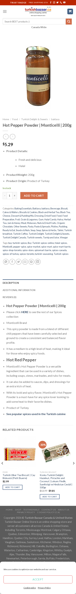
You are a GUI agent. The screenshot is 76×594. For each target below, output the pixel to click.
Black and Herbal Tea (48, 212)
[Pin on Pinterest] (31, 262)
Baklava (37, 208)
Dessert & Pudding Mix (22, 215)
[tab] (38, 282)
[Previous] (2, 470)
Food (15, 119)
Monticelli (7, 246)
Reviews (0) (9, 297)
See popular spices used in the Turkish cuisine (36, 414)
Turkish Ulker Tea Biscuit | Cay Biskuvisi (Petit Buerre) (19, 477)
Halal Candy (50, 219)
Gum (41, 219)
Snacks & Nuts (23, 230)
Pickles (54, 226)
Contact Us (49, 509)
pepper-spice (19, 246)
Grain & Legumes (29, 219)
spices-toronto (27, 253)
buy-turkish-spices (17, 243)
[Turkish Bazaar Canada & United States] (38, 11)
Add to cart (34, 195)
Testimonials (31, 509)
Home (6, 119)
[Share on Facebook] (12, 262)
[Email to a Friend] (25, 262)
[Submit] (69, 22)
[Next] (73, 470)
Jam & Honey (13, 223)
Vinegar (64, 237)
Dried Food (50, 215)
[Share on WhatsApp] (6, 262)
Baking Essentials (23, 208)
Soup (33, 230)
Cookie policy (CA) (48, 512)
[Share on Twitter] (19, 262)
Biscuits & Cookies (28, 212)
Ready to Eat (9, 230)
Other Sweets (20, 226)
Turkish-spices (61, 253)
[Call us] (61, 2)
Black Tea (65, 212)
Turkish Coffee (20, 233)
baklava (55, 119)
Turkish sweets (34, 237)
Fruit (17, 219)
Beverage (55, 208)
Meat (23, 223)
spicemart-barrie (42, 250)
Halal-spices (61, 243)
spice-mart (46, 246)
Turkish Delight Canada (14, 237)
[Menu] (5, 11)
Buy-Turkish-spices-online (41, 243)
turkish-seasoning (44, 253)
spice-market (33, 246)
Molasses (31, 223)
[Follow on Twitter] (57, 2)
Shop (18, 509)
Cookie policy (30, 587)
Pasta (30, 226)
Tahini (60, 230)
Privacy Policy (44, 587)
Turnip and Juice (51, 237)
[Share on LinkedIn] (38, 262)
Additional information (19, 290)
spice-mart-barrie (62, 246)
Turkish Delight (36, 233)
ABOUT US (63, 509)
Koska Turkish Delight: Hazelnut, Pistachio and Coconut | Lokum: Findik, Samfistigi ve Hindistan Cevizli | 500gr (56, 481)
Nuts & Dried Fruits (46, 223)
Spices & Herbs (49, 230)
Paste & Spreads (42, 226)
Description (11, 282)
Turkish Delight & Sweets (34, 119)
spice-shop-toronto (12, 250)
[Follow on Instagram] (54, 2)
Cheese (6, 215)
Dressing (38, 215)
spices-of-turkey (11, 253)
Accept (38, 579)
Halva (60, 219)
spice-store (28, 250)
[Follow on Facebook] (51, 2)
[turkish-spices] (28, 312)
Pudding (63, 226)
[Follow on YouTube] (64, 2)
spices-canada (59, 250)
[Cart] (70, 11)
